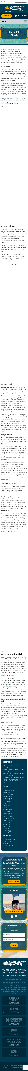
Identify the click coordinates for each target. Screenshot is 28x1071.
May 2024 (7, 826)
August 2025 (8, 798)
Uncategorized (8, 845)
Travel (6, 843)
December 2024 (9, 813)
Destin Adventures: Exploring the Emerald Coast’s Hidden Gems (13, 781)
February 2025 (8, 809)
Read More (15, 877)
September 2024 (9, 819)
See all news (14, 881)
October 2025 (8, 794)
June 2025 (7, 802)
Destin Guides (8, 841)
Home (3, 970)
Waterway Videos (19, 973)
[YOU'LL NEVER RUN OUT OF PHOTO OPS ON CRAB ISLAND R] (14, 902)
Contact (10, 973)
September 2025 (9, 796)
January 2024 (8, 832)
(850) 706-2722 (22, 16)
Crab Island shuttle (13, 249)
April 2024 (7, 828)
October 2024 (8, 817)
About (5, 973)
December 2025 (9, 790)
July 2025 (7, 800)
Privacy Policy (23, 975)
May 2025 (7, 804)
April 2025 (7, 805)
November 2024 (9, 815)
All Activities (22, 970)
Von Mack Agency (18, 1067)
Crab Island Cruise (11, 970)
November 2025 (9, 792)
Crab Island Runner (10, 839)
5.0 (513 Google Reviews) (21, 2)
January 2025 (8, 811)
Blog (2, 975)
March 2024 (7, 830)
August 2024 (8, 820)
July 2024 (7, 822)
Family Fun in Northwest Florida (14, 777)
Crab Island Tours (12, 98)
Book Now (7, 16)
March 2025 (7, 807)
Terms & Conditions (11, 975)
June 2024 (7, 824)
